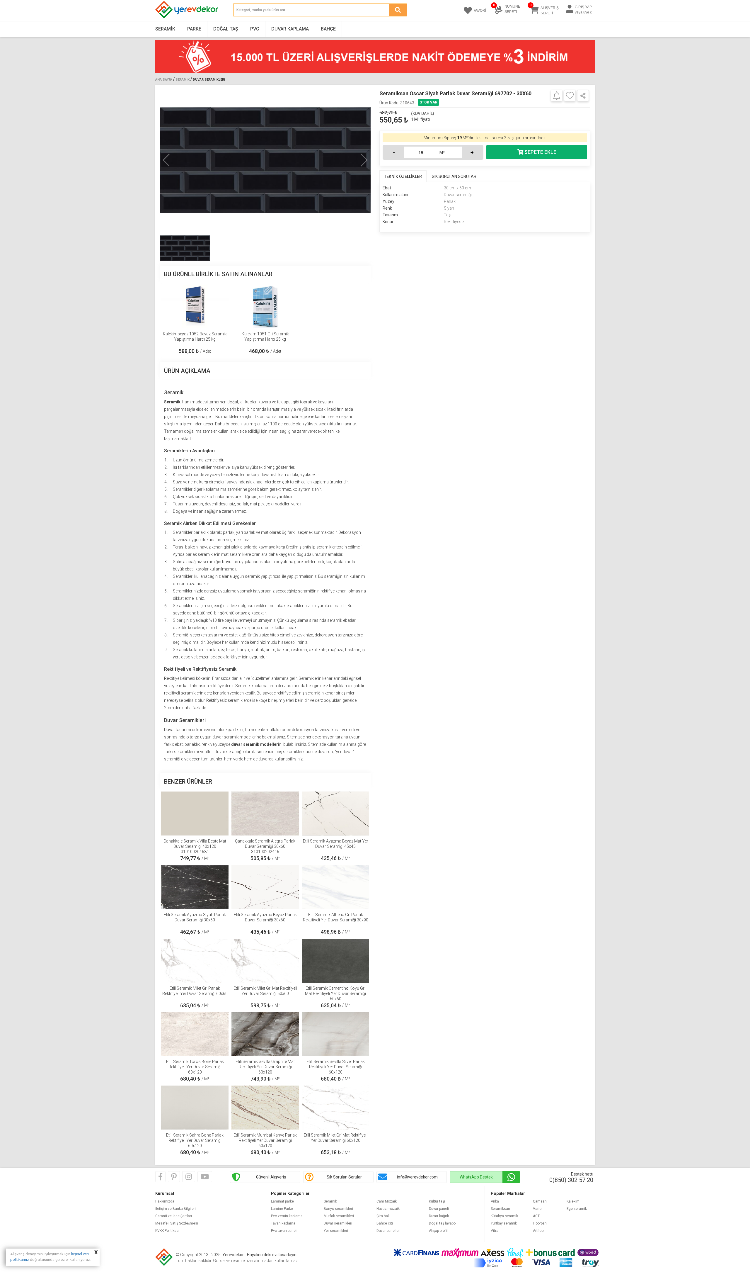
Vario (537, 1209)
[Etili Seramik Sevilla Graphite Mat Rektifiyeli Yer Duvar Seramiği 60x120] (265, 1034)
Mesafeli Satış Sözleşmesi (176, 1223)
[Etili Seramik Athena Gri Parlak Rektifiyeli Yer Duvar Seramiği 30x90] (335, 887)
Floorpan (540, 1223)
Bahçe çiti (384, 1223)
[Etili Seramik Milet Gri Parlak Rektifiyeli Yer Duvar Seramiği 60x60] (195, 961)
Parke (194, 29)
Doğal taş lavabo (442, 1223)
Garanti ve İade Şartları (173, 1216)
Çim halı (383, 1216)
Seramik (165, 29)
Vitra (494, 1231)
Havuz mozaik (388, 1209)
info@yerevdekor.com (417, 1177)
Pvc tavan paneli (284, 1231)
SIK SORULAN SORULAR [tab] (454, 176)
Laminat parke (282, 1201)
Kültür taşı (437, 1201)
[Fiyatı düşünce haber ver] (557, 95)
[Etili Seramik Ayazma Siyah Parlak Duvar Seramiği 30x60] (195, 887)
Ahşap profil (438, 1231)
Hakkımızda (164, 1201)
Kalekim (573, 1201)
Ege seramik (577, 1209)
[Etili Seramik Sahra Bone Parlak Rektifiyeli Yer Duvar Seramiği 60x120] (195, 1108)
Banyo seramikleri (338, 1209)
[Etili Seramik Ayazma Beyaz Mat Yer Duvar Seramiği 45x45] (335, 813)
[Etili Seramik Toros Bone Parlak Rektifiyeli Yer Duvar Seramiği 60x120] (195, 1034)
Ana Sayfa (163, 79)
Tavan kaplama (283, 1223)
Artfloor (539, 1231)
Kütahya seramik (504, 1216)
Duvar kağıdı (439, 1216)
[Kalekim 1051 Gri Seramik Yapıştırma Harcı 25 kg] (265, 306)
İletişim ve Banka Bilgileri (175, 1209)
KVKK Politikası (167, 1231)
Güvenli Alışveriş (271, 1177)
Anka (495, 1201)
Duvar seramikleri (338, 1223)
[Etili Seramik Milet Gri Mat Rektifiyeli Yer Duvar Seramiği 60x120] (335, 1108)
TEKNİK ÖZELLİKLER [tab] (403, 176)
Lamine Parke (282, 1209)
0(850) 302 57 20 (571, 1180)
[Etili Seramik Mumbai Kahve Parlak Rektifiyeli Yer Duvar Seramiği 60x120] (265, 1108)
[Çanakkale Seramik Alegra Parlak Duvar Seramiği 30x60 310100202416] (265, 813)
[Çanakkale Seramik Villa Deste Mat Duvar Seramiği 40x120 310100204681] (195, 813)
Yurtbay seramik (504, 1223)
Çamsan (540, 1201)
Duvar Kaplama (290, 29)
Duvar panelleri (388, 1231)
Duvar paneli (439, 1209)
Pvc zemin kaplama (287, 1216)
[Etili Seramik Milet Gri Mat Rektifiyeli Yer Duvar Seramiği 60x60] (265, 961)
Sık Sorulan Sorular (344, 1177)
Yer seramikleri (336, 1231)
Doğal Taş (225, 29)
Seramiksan (500, 1209)
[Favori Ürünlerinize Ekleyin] (570, 95)
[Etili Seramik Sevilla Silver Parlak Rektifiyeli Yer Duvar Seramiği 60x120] (335, 1034)
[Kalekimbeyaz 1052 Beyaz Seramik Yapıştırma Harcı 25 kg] (195, 306)
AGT (536, 1216)
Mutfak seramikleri (339, 1216)
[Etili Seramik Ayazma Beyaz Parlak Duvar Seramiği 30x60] (265, 887)
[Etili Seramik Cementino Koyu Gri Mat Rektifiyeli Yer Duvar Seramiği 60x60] (335, 961)
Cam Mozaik (386, 1201)
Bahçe (328, 29)
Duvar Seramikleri (209, 79)
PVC (254, 29)
